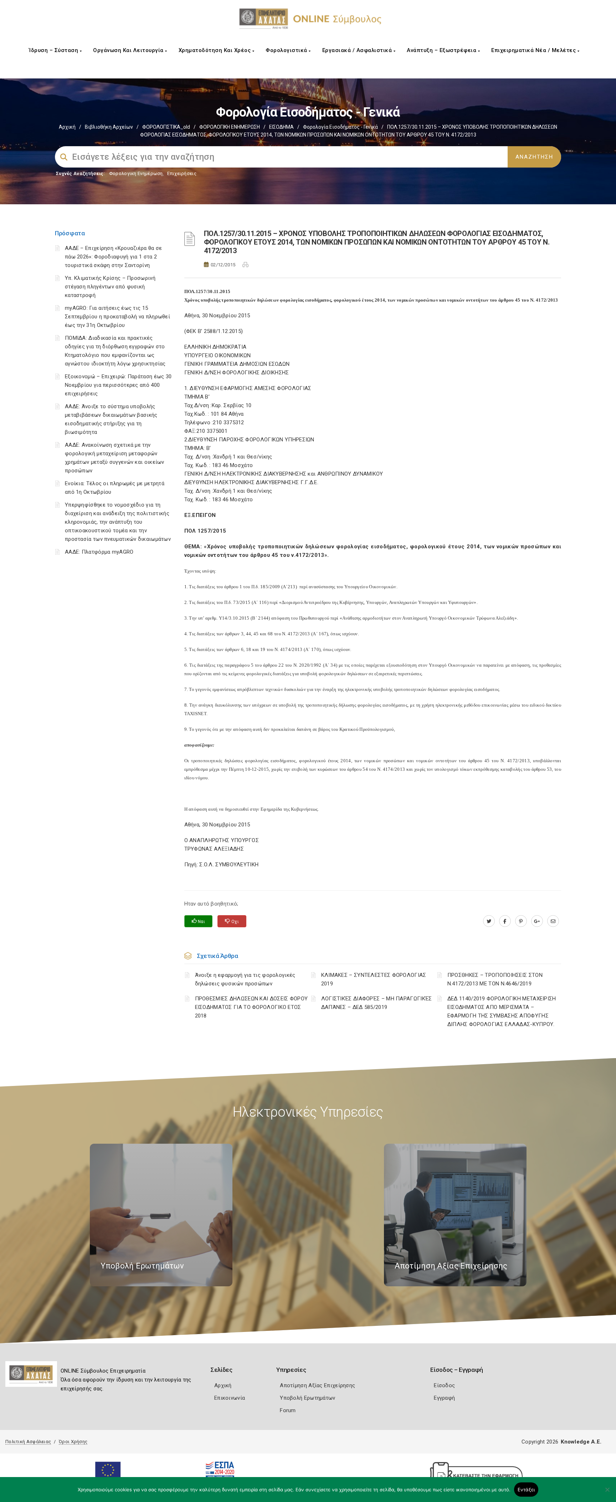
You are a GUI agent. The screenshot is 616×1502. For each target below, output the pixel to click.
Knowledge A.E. (581, 1442)
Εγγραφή (444, 1398)
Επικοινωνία (229, 1398)
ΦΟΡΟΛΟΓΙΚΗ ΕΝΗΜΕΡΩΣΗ (229, 127)
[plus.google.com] (537, 921)
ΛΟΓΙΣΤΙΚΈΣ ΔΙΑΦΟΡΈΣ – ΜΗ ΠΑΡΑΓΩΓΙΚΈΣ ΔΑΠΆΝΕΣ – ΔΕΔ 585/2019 (376, 1002)
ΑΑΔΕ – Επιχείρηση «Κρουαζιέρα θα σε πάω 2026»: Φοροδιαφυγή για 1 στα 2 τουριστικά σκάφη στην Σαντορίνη (113, 256)
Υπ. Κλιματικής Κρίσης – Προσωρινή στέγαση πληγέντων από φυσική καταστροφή (110, 286)
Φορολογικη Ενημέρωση (136, 173)
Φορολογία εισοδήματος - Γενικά (340, 127)
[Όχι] (607, 1493)
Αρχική (67, 127)
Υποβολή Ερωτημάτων (307, 1398)
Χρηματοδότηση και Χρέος (215, 50)
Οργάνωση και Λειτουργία (129, 50)
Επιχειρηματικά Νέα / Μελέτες (534, 50)
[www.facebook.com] (505, 921)
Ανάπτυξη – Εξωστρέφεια (442, 50)
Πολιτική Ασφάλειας (28, 1441)
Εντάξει (526, 1489)
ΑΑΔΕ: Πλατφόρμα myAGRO (99, 552)
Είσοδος (444, 1385)
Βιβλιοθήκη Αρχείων (109, 127)
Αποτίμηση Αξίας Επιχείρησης (317, 1385)
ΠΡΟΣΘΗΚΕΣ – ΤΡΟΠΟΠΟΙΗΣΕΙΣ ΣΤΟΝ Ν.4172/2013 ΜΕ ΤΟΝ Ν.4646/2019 (495, 979)
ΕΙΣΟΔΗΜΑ (281, 127)
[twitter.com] (489, 921)
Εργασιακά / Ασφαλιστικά (358, 50)
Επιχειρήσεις (181, 173)
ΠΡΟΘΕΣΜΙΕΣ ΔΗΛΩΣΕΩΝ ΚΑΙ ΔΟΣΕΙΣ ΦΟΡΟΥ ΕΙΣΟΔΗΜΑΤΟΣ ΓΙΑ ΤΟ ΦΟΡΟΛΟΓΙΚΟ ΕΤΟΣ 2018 (251, 1007)
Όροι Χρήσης (73, 1441)
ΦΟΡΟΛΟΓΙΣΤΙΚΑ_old (166, 127)
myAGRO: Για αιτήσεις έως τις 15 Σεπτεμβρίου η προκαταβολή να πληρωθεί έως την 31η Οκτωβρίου (117, 316)
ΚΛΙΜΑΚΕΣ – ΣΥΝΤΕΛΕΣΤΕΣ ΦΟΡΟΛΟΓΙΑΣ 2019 (373, 979)
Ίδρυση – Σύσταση (54, 50)
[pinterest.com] (521, 921)
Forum (288, 1410)
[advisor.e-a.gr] (553, 921)
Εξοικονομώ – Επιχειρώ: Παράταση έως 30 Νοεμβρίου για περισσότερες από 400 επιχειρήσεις (118, 385)
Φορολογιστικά (287, 50)
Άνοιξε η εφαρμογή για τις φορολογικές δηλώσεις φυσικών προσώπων (245, 979)
